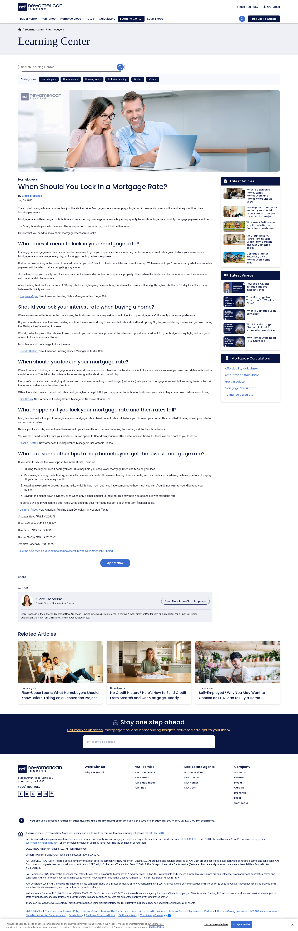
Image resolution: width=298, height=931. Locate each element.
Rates (90, 19)
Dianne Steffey (29, 443)
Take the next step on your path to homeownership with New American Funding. (65, 551)
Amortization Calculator (242, 375)
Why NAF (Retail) (95, 772)
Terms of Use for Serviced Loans (118, 911)
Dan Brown (26, 399)
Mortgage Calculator (240, 388)
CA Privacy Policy (127, 915)
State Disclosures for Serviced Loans (46, 915)
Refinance (49, 19)
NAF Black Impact (146, 782)
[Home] (40, 6)
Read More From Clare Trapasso (185, 601)
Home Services (70, 19)
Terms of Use (90, 911)
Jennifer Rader (28, 509)
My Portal (273, 7)
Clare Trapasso (32, 195)
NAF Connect (192, 777)
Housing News (93, 79)
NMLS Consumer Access (263, 911)
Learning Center (131, 19)
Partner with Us (193, 772)
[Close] (292, 924)
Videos (152, 79)
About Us (240, 772)
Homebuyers (56, 29)
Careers (239, 787)
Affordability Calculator (241, 369)
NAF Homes (191, 782)
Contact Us (241, 803)
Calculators (107, 19)
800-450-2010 (176, 820)
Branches (240, 793)
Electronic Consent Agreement (184, 911)
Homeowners (70, 79)
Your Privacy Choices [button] (151, 915)
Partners (209, 911)
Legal (237, 798)
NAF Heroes (142, 777)
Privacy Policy (72, 911)
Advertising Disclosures (152, 911)
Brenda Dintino (28, 351)
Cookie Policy (76, 915)
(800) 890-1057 (29, 787)
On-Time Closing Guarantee (232, 911)
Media (238, 782)
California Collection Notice (100, 915)
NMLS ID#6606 (34, 911)
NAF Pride (140, 787)
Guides (138, 79)
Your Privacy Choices (216, 924)
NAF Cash (190, 787)
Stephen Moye (28, 296)
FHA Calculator (235, 382)
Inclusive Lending (117, 79)
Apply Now (115, 563)
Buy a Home (28, 19)
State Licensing (53, 911)
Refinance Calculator (240, 395)
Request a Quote (264, 19)
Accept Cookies (241, 924)
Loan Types (155, 19)
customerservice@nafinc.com (42, 842)
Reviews (239, 777)
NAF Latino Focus (145, 772)
